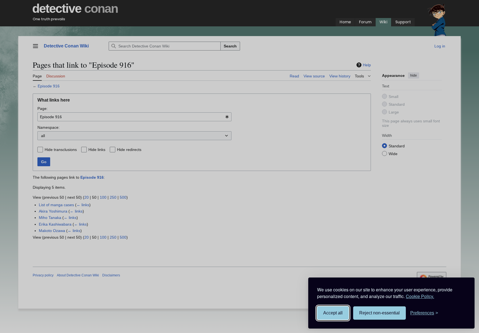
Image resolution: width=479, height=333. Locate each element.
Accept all (333, 313)
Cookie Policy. (420, 296)
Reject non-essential (379, 313)
